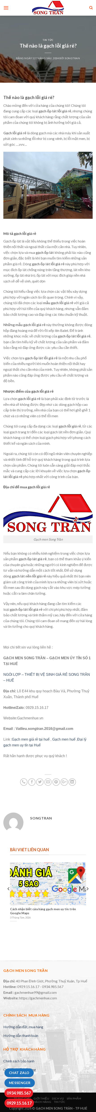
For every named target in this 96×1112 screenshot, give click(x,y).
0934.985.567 (19, 1093)
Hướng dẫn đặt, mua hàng (23, 1027)
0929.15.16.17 (19, 1103)
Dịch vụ (58, 1098)
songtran (72, 58)
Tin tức (48, 39)
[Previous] (8, 897)
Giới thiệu (41, 1098)
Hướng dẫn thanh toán (20, 1035)
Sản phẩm (74, 1098)
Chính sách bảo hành (18, 1061)
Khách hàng (41, 1102)
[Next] (87, 897)
